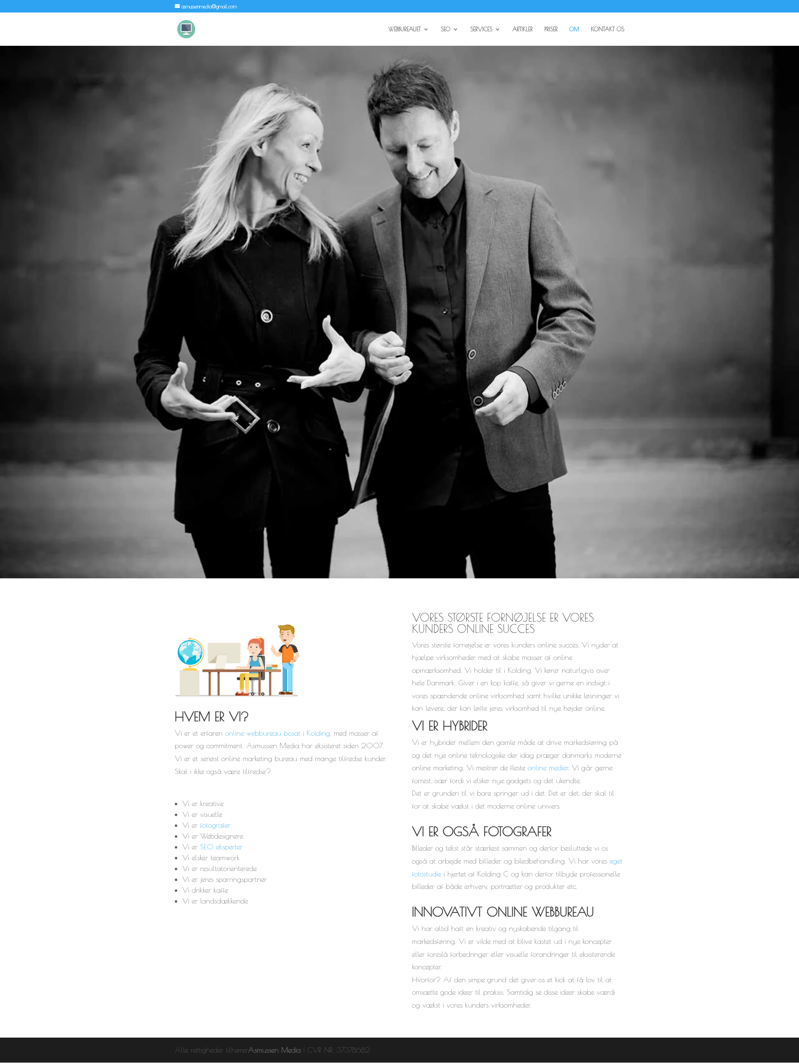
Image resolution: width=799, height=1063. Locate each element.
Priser (551, 29)
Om (574, 29)
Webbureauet (404, 29)
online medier (548, 767)
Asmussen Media (274, 1050)
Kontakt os (607, 29)
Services (481, 29)
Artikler (522, 29)
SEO (445, 29)
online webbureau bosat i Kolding (277, 733)
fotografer (215, 825)
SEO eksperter (221, 846)
